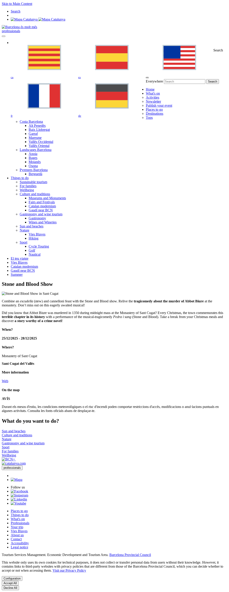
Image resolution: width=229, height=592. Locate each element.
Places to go (19, 511)
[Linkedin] (19, 499)
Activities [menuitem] (152, 97)
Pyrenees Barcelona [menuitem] (34, 170)
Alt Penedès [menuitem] (37, 125)
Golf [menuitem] (32, 250)
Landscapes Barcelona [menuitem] (35, 150)
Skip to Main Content (17, 4)
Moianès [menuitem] (35, 162)
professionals (11, 31)
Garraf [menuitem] (33, 134)
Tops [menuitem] (149, 117)
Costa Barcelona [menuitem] (31, 121)
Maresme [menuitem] (35, 138)
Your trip (17, 527)
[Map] (38, 19)
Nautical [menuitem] (34, 254)
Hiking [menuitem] (33, 238)
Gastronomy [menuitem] (37, 218)
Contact (16, 539)
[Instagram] (19, 495)
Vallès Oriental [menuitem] (39, 146)
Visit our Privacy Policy (69, 570)
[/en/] (19, 27)
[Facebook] (19, 491)
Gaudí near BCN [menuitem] (41, 210)
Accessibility (20, 543)
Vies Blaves (19, 531)
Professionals (20, 523)
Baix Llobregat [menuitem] (39, 130)
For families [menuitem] (28, 186)
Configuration (12, 578)
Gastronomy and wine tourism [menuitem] (41, 214)
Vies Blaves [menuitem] (37, 234)
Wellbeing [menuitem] (27, 190)
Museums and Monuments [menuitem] (47, 198)
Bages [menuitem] (33, 158)
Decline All (10, 588)
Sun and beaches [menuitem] (31, 226)
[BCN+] (9, 459)
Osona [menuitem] (33, 166)
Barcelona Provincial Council (130, 555)
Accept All (10, 583)
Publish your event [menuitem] (159, 105)
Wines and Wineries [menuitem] (43, 222)
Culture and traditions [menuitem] (35, 194)
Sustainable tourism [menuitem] (33, 182)
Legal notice (19, 547)
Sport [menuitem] (23, 242)
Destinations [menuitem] (154, 113)
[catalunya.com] (14, 463)
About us (17, 535)
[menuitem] (150, 89)
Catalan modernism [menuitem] (42, 206)
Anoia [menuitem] (33, 154)
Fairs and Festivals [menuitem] (42, 202)
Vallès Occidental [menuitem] (41, 142)
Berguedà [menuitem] (35, 174)
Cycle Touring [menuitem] (39, 246)
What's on (18, 519)
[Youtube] (18, 503)
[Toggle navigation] (3, 36)
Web (5, 381)
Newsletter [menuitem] (153, 101)
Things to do (20, 515)
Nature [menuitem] (24, 230)
